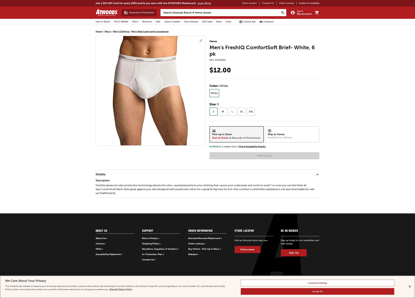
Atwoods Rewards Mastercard (204, 238)
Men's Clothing (121, 31)
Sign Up (294, 252)
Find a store (247, 249)
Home (99, 31)
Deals (228, 21)
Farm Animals (191, 21)
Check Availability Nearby (252, 146)
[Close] (409, 286)
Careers (100, 243)
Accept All (317, 291)
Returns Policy (150, 238)
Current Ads (249, 21)
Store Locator (249, 3)
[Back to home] (107, 12)
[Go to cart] (316, 12)
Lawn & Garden (172, 21)
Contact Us (268, 3)
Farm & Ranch (103, 21)
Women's (147, 21)
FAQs (98, 249)
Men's (135, 21)
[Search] (282, 12)
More (219, 21)
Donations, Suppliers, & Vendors (159, 249)
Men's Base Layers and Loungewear (150, 31)
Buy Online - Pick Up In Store (203, 249)
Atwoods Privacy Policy (120, 289)
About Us (100, 238)
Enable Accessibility (309, 3)
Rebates (192, 254)
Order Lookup (286, 3)
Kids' (158, 21)
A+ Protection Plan (152, 254)
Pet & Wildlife (121, 21)
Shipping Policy (150, 243)
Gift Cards (207, 21)
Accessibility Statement (108, 254)
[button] (207, 174)
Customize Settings (317, 283)
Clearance (268, 21)
